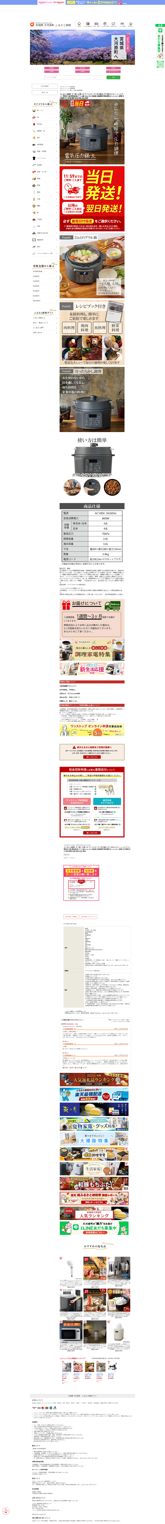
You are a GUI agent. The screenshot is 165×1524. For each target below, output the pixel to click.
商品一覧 (45, 92)
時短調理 (82, 68)
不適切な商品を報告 (70, 923)
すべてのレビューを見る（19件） (120, 1019)
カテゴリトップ (64, 86)
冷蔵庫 (82, 71)
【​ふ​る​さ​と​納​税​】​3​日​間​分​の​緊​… (111, 1374)
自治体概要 (45, 86)
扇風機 (52, 68)
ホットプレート (113, 71)
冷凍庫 (52, 71)
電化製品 (72, 86)
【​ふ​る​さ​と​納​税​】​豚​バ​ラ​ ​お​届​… (77, 1374)
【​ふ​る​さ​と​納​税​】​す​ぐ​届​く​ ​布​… (65, 1374)
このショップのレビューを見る (121, 1021)
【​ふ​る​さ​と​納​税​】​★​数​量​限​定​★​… (88, 1374)
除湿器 (113, 68)
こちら (84, 1011)
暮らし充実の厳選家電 (76, 90)
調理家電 (72, 88)
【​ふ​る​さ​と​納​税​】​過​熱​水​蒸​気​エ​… (99, 1374)
